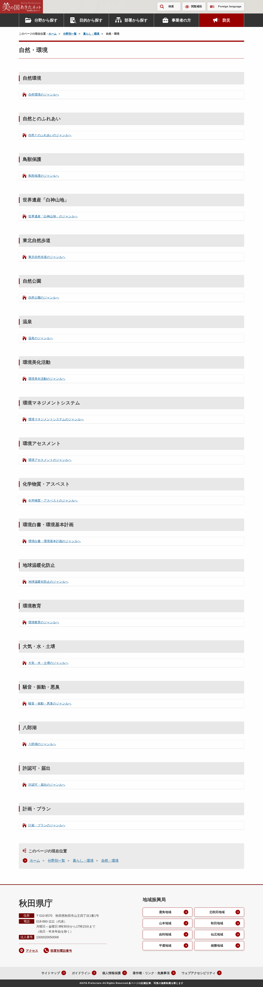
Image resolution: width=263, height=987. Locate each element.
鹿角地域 (165, 912)
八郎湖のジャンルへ (42, 744)
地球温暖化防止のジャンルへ (48, 581)
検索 (171, 6)
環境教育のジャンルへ (43, 622)
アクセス (32, 950)
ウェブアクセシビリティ (198, 973)
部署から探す (136, 20)
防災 (226, 20)
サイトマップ (50, 973)
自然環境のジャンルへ (43, 94)
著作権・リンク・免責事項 (151, 973)
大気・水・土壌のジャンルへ (48, 663)
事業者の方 (181, 20)
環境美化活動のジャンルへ (46, 378)
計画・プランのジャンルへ (46, 825)
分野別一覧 (70, 33)
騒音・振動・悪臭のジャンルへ (49, 703)
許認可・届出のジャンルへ (46, 784)
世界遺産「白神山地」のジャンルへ (53, 216)
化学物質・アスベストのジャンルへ (53, 500)
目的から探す (91, 20)
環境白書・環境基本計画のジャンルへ (54, 541)
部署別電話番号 (61, 950)
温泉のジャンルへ (40, 338)
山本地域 (165, 923)
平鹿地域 (165, 945)
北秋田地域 (217, 912)
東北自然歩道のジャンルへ (46, 257)
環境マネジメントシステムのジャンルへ (56, 419)
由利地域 (165, 934)
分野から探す (46, 20)
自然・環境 (110, 861)
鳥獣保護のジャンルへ (43, 175)
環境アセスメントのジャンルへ (49, 460)
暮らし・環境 (91, 33)
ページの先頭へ (252, 979)
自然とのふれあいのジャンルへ (49, 135)
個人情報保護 (111, 973)
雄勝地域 (217, 945)
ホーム (53, 33)
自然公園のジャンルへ (43, 297)
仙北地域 (217, 934)
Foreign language (229, 6)
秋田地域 (217, 923)
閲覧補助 (196, 6)
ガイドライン (81, 973)
